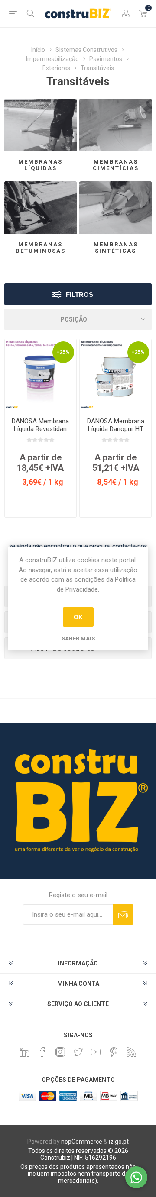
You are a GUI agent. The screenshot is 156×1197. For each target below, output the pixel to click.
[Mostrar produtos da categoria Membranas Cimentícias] (115, 125)
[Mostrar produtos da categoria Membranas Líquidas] (40, 125)
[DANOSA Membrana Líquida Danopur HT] (115, 375)
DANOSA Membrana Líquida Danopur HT (115, 425)
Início (38, 49)
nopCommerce (81, 1141)
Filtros (79, 294)
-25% (63, 352)
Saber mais (78, 638)
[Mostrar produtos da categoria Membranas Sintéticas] (115, 207)
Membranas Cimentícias (116, 164)
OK (78, 617)
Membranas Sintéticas (116, 247)
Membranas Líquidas (40, 164)
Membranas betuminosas (40, 247)
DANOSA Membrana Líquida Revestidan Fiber (40, 429)
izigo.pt (119, 1141)
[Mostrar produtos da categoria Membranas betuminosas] (40, 207)
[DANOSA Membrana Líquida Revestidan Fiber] (40, 375)
